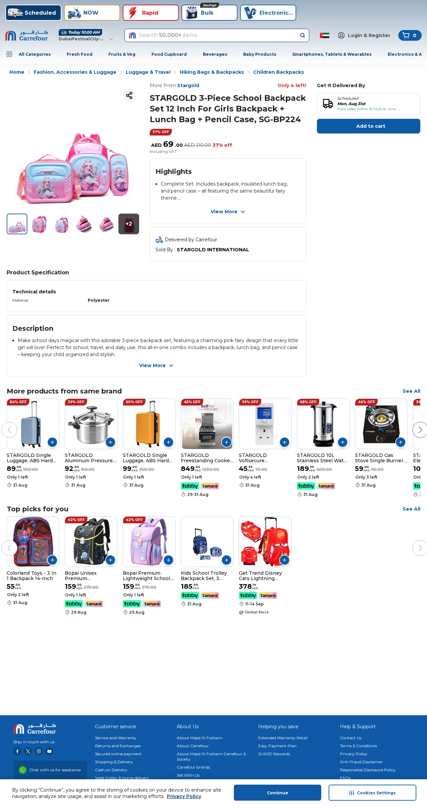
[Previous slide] (2, 423)
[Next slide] (413, 423)
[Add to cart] (52, 442)
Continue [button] (277, 792)
